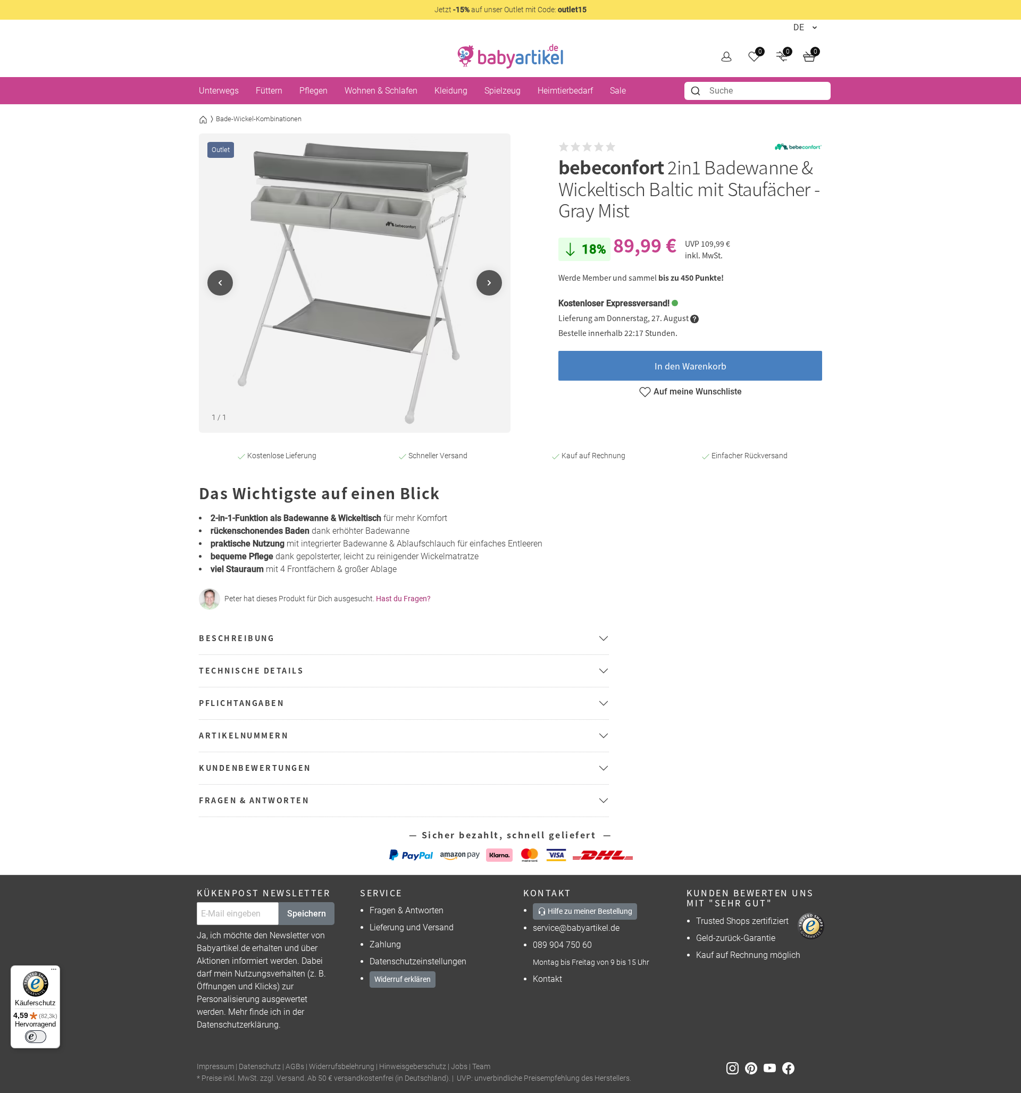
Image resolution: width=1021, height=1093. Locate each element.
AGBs (295, 1066)
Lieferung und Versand (412, 927)
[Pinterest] (754, 1067)
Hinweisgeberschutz (412, 1066)
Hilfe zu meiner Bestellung (589, 911)
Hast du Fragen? (403, 598)
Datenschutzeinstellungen (418, 961)
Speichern (306, 914)
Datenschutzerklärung (238, 1025)
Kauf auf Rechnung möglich (748, 955)
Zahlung (385, 944)
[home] (510, 56)
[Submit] (696, 91)
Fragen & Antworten (406, 910)
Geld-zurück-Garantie (735, 938)
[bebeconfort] (798, 147)
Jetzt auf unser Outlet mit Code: (510, 9)
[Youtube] (773, 1067)
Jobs (459, 1066)
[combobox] (757, 91)
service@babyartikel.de (576, 928)
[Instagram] (735, 1067)
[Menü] (53, 971)
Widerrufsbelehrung (341, 1066)
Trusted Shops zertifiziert (742, 921)
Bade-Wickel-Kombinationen (259, 119)
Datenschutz (260, 1066)
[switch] (35, 1036)
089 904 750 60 (562, 945)
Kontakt (547, 979)
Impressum (215, 1066)
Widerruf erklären (402, 979)
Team (481, 1066)
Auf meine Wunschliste (698, 391)
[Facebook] (790, 1067)
